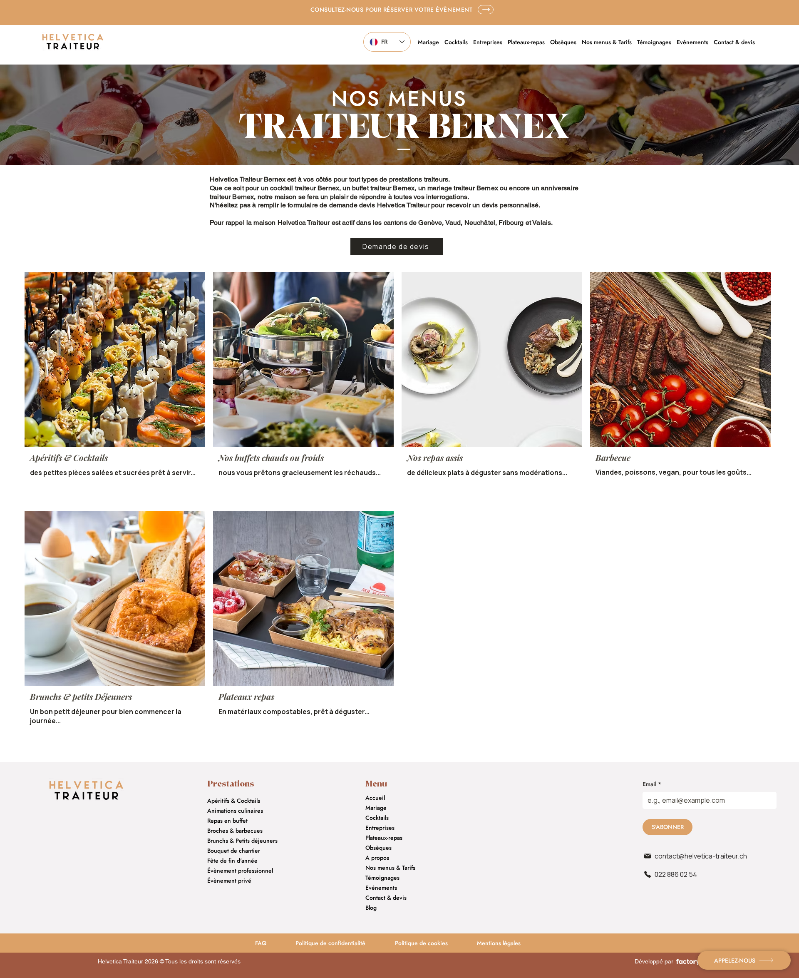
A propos (377, 858)
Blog (371, 907)
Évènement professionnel (240, 870)
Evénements (381, 887)
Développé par (654, 961)
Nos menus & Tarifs (390, 868)
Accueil (375, 798)
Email (652, 784)
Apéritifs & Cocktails (233, 800)
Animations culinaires (235, 810)
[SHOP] (486, 9)
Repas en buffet (227, 820)
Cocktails (377, 818)
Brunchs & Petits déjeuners (242, 840)
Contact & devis (386, 897)
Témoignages (382, 877)
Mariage (376, 808)
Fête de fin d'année (232, 860)
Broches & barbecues (235, 830)
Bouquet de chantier (233, 850)
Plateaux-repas (383, 838)
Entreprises (380, 828)
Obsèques (378, 848)
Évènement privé (229, 880)
